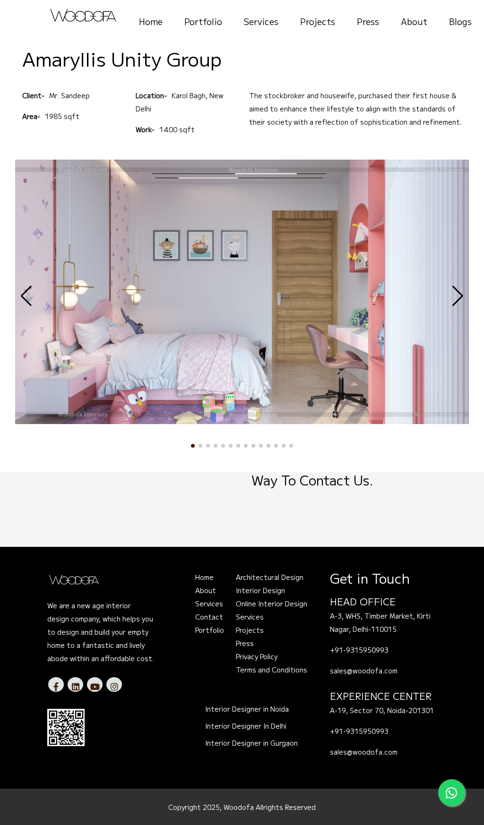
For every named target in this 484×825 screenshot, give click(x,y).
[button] (193, 446)
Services (261, 21)
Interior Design (260, 590)
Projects (317, 21)
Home (151, 21)
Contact (209, 616)
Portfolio (203, 21)
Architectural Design (269, 577)
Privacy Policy (256, 656)
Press (368, 21)
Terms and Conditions (271, 669)
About (414, 21)
